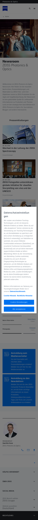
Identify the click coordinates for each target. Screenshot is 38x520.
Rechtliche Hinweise (24, 296)
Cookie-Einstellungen (19, 302)
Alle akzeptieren (19, 309)
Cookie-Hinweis (10, 296)
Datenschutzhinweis (17, 291)
